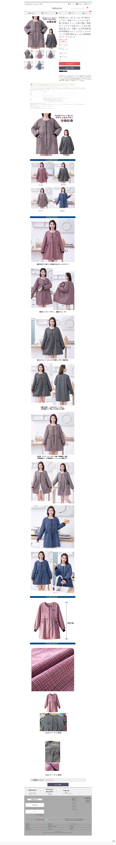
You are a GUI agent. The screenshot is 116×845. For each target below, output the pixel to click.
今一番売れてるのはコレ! (87, 801)
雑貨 (67, 49)
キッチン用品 (61, 49)
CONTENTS (87, 798)
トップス (74, 802)
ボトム (73, 803)
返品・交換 (50, 828)
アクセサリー (74, 809)
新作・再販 (32, 13)
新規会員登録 (34, 805)
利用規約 (27, 826)
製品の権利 (72, 826)
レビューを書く (58, 784)
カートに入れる (69, 63)
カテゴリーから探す (75, 798)
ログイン (34, 811)
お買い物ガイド (50, 824)
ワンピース (74, 806)
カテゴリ (72, 13)
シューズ (74, 805)
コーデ (87, 12)
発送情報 (71, 828)
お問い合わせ (28, 828)
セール (58, 13)
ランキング (45, 13)
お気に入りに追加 (69, 68)
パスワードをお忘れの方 (39, 814)
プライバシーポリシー (74, 824)
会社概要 (27, 824)
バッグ (73, 808)
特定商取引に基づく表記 (52, 826)
